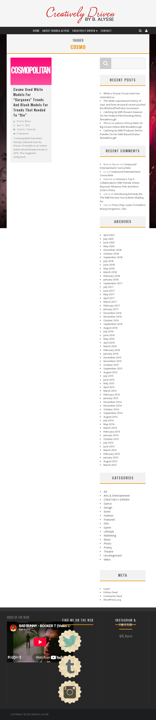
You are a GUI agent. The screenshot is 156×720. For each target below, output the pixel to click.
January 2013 (110, 457)
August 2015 (110, 372)
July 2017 (108, 287)
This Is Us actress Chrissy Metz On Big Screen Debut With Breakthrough (121, 125)
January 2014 (110, 435)
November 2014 (112, 405)
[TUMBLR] (70, 678)
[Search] (140, 30)
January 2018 (110, 279)
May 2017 (108, 294)
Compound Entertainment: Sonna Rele (118, 166)
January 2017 (110, 309)
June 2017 (109, 290)
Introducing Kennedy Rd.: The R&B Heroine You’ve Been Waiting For (121, 197)
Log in (106, 588)
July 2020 (108, 239)
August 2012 (110, 461)
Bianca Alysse (24, 121)
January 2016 (110, 353)
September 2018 (112, 257)
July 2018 (108, 261)
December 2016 (112, 313)
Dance (108, 503)
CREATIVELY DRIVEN (83, 31)
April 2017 (109, 298)
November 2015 (112, 361)
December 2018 (112, 250)
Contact (106, 31)
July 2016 (108, 331)
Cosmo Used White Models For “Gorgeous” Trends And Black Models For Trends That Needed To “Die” (30, 102)
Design (108, 507)
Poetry (108, 547)
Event (107, 511)
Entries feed (110, 592)
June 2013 (109, 446)
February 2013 (111, 454)
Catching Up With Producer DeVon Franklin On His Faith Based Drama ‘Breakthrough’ (121, 134)
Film (106, 523)
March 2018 (110, 272)
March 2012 (110, 465)
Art (105, 491)
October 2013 (111, 439)
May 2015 (108, 383)
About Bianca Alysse (55, 31)
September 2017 (112, 283)
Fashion (21, 129)
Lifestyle (109, 531)
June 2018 (109, 264)
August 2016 (110, 327)
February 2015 (111, 394)
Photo (107, 543)
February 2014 (111, 431)
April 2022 (109, 235)
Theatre (108, 551)
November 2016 (112, 316)
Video (107, 559)
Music (107, 539)
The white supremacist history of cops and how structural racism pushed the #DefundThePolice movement (122, 104)
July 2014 (108, 420)
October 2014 (111, 409)
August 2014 (110, 416)
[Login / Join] (146, 30)
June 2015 (109, 379)
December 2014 (112, 402)
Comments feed (112, 596)
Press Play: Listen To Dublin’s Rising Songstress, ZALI (123, 206)
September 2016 (112, 324)
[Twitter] (70, 652)
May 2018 (108, 268)
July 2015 (108, 376)
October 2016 (111, 320)
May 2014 (108, 424)
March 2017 (110, 301)
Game (107, 527)
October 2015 (111, 365)
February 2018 (111, 276)
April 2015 (109, 387)
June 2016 (109, 335)
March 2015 (110, 390)
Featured (31, 129)
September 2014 (112, 413)
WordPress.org (112, 599)
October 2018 (111, 253)
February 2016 (111, 350)
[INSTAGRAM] (70, 703)
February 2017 (111, 305)
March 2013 (110, 450)
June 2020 (109, 242)
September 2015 (112, 368)
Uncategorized (113, 555)
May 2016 (108, 339)
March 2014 (110, 427)
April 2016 (109, 342)
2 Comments (23, 133)
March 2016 (110, 346)
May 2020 (108, 246)
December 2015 (112, 357)
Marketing (110, 535)
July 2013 (108, 442)
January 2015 (110, 398)
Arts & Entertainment (117, 495)
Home (36, 31)
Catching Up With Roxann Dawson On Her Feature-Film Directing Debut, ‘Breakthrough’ (121, 115)
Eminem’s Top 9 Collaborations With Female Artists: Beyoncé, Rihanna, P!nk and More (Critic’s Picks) (120, 184)
